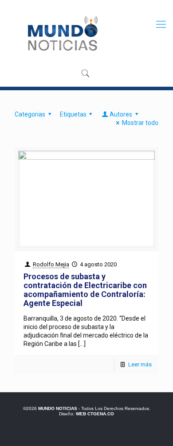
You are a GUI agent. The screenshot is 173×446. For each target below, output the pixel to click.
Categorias (30, 114)
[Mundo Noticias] (62, 33)
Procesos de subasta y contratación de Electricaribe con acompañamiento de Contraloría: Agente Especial (85, 290)
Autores (121, 114)
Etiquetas (73, 114)
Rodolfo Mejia (51, 264)
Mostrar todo (140, 122)
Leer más (140, 364)
